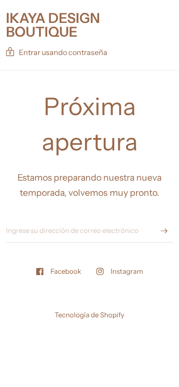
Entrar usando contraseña (63, 52)
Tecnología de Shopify (89, 314)
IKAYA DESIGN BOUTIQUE (53, 25)
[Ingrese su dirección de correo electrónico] (164, 231)
